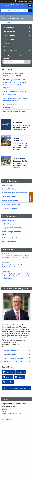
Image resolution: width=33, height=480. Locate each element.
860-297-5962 (17, 414)
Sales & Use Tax (8, 224)
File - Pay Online (8, 185)
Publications (8, 47)
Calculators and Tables (11, 204)
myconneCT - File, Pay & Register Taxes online (13, 74)
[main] (16, 247)
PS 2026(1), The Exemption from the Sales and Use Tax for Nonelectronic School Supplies (14, 84)
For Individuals (9, 35)
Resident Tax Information (11, 189)
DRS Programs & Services (13, 358)
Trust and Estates (9, 197)
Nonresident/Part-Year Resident (14, 193)
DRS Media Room (10, 354)
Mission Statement (11, 350)
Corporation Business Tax (12, 228)
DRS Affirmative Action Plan (14, 362)
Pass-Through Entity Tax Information (11, 233)
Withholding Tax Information (13, 238)
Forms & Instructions (10, 200)
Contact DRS (7, 420)
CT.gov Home (6, 22)
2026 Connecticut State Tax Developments (15, 93)
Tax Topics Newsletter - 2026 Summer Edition (15, 99)
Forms (6, 43)
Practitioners (9, 39)
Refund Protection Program (14, 111)
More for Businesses (10, 242)
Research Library (10, 51)
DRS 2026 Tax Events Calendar (11, 106)
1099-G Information (9, 208)
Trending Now (9, 28)
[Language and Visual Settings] (30, 5)
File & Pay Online (8, 220)
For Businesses (9, 31)
